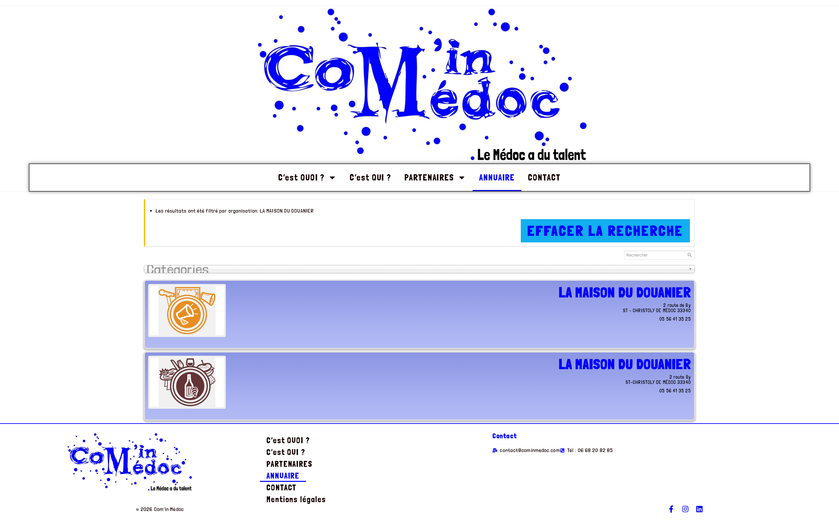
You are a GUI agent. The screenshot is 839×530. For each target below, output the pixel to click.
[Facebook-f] (671, 509)
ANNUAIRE (497, 177)
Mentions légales (296, 499)
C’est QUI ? (370, 177)
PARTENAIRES (429, 177)
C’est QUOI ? (301, 177)
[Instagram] (685, 509)
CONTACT (544, 177)
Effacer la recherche (605, 230)
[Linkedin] (699, 509)
